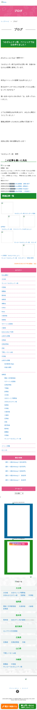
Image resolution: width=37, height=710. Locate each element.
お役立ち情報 (6, 336)
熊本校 (4, 295)
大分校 (4, 279)
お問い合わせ (27, 706)
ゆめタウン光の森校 (18, 620)
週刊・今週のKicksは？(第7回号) (15, 466)
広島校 (4, 340)
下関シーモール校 (7, 352)
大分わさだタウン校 (10, 401)
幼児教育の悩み (9, 364)
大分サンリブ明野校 (10, 398)
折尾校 (6, 391)
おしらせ (12, 183)
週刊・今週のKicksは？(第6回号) (15, 471)
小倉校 (4, 328)
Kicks (3, 311)
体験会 (4, 303)
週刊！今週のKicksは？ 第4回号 (15, 480)
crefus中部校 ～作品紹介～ (23, 191)
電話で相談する (10, 706)
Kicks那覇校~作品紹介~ (22, 189)
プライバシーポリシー (14, 688)
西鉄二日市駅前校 (9, 378)
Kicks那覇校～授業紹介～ (22, 186)
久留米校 (4, 315)
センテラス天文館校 (10, 631)
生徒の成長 (7, 367)
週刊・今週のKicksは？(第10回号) (15, 462)
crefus (4, 307)
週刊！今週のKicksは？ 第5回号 (15, 475)
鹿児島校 (7, 425)
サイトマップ (25, 688)
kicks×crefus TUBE (7, 332)
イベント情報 (6, 446)
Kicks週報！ (5, 275)
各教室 (4, 299)
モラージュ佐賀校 (7, 324)
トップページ (5, 21)
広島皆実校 (5, 344)
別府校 (4, 320)
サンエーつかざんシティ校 (10, 283)
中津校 (4, 356)
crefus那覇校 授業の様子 (22, 183)
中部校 (4, 287)
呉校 (3, 348)
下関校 (6, 388)
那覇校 (4, 291)
